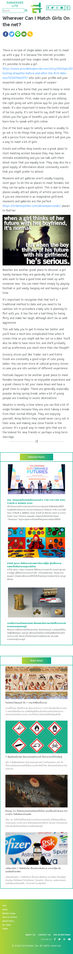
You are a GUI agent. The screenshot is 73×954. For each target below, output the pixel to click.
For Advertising (61, 934)
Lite (4, 905)
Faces (5, 909)
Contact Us (44, 934)
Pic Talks (7, 925)
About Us (30, 934)
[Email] (24, 34)
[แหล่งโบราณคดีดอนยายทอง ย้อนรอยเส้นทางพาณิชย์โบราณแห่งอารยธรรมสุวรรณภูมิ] (36, 602)
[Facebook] (5, 34)
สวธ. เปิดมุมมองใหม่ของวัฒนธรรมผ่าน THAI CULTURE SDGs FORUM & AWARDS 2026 (36, 501)
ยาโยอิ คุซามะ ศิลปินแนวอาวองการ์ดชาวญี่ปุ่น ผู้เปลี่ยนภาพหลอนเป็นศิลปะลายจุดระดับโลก (34, 565)
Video (5, 928)
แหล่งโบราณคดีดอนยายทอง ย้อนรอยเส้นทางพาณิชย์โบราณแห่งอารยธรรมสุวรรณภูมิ (36, 625)
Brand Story (8, 921)
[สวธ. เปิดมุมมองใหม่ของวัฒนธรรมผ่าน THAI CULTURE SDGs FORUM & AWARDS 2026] (36, 479)
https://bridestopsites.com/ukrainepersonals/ (32, 205)
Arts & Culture (10, 917)
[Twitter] (11, 34)
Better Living (9, 913)
